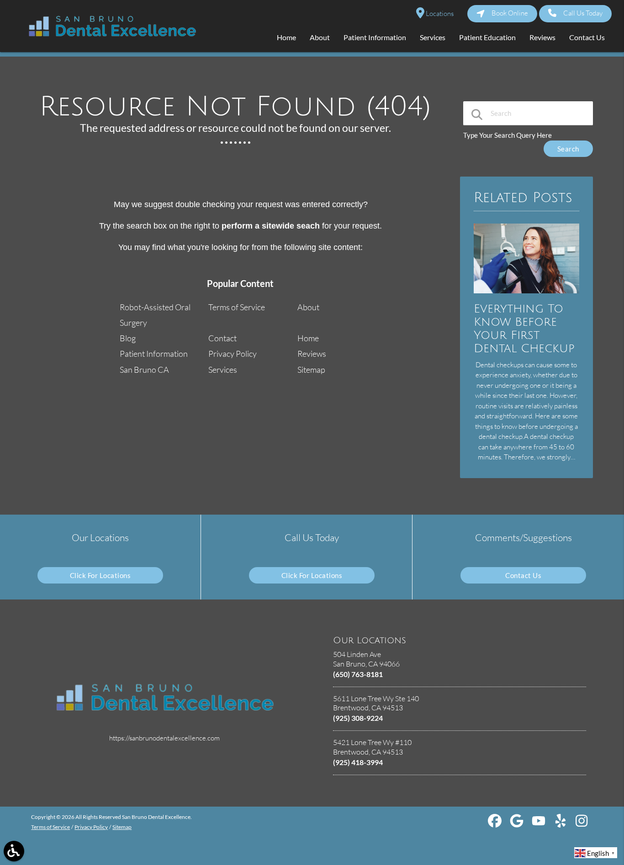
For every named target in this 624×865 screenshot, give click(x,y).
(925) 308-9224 (358, 718)
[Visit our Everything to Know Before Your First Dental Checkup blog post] (526, 295)
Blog (128, 338)
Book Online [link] (510, 13)
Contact (222, 338)
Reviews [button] (542, 37)
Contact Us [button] (587, 37)
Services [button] (432, 37)
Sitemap (311, 370)
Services (222, 370)
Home (308, 338)
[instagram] (582, 824)
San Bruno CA (144, 370)
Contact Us (523, 575)
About (308, 307)
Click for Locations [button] (100, 575)
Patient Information (154, 354)
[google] (517, 824)
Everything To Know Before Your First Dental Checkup (524, 328)
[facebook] (495, 824)
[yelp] (561, 824)
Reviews (311, 354)
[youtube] (539, 824)
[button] (14, 851)
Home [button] (286, 37)
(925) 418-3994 (358, 762)
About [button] (320, 37)
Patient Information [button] (375, 37)
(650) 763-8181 (358, 674)
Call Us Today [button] (583, 13)
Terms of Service (236, 307)
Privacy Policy (232, 354)
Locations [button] (439, 13)
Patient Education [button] (487, 37)
